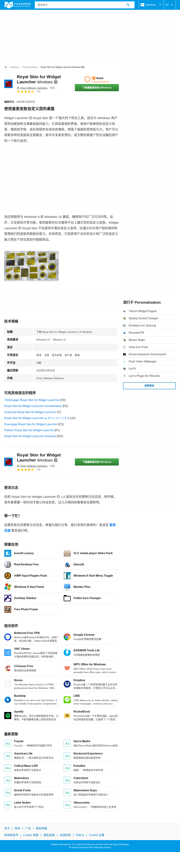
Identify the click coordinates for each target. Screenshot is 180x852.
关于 (7, 828)
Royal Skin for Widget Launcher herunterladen (33, 406)
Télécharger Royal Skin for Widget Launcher (32, 400)
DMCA (80, 835)
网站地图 (41, 828)
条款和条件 (11, 835)
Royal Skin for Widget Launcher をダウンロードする (37, 418)
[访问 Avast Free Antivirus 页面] (97, 79)
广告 (28, 828)
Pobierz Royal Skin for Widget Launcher (29, 430)
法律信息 (65, 835)
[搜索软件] (128, 4)
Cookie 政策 (30, 835)
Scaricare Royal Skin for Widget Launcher (30, 412)
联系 (17, 828)
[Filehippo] (17, 5)
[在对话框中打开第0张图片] (31, 266)
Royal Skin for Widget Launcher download (30, 436)
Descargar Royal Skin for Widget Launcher (30, 424)
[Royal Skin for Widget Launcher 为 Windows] (8, 84)
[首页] (5, 67)
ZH (167, 4)
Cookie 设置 (96, 835)
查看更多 (149, 385)
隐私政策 (49, 835)
